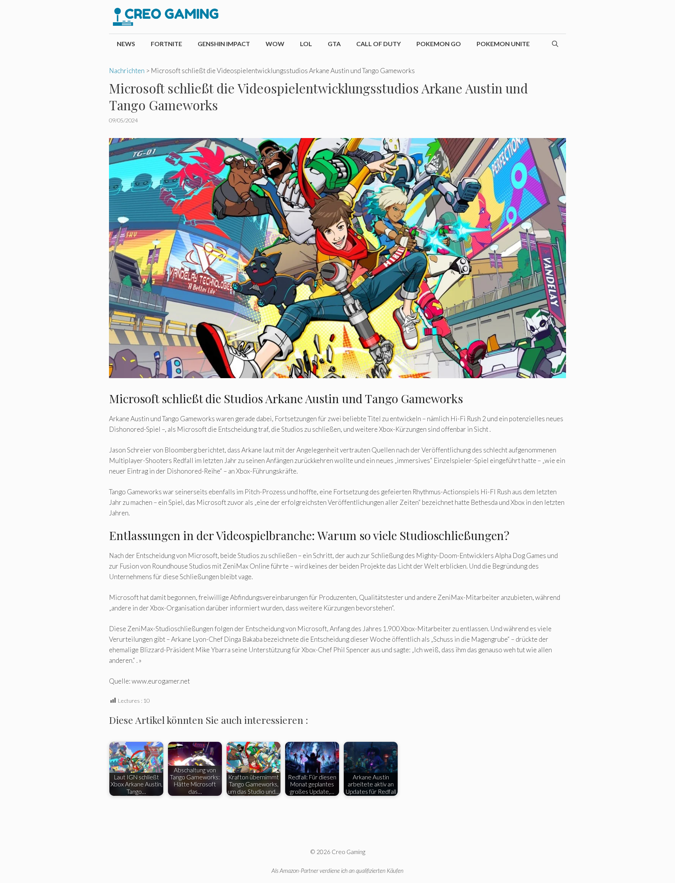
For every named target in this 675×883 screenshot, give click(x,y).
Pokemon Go (438, 43)
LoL (306, 43)
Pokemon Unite (503, 43)
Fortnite (166, 43)
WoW (275, 43)
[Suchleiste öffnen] (555, 44)
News (126, 43)
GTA (334, 43)
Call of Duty (378, 43)
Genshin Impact (224, 43)
